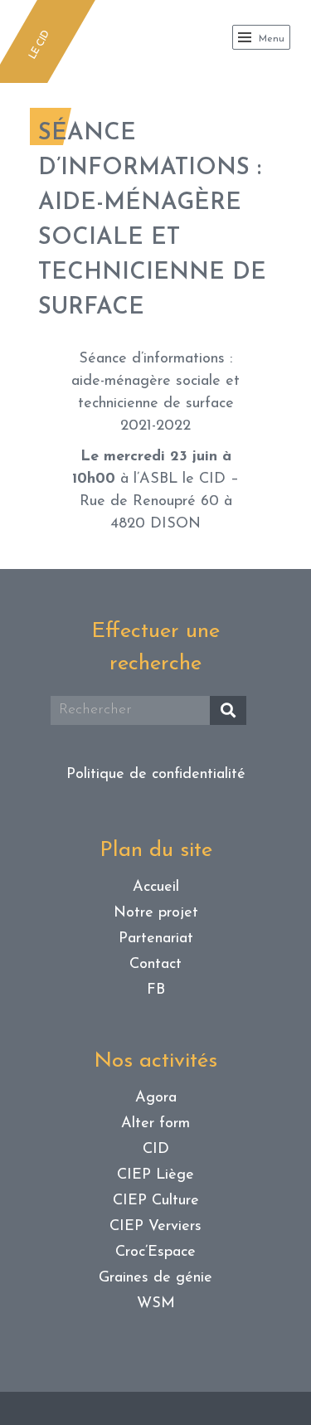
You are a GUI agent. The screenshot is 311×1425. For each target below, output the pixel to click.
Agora (156, 1098)
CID (156, 1149)
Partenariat (156, 938)
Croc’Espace (155, 1252)
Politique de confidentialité (155, 774)
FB (156, 990)
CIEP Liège (155, 1175)
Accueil (156, 887)
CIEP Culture (156, 1201)
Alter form (155, 1123)
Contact (155, 964)
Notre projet (156, 913)
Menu (269, 39)
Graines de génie (155, 1278)
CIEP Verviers (155, 1226)
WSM (156, 1303)
